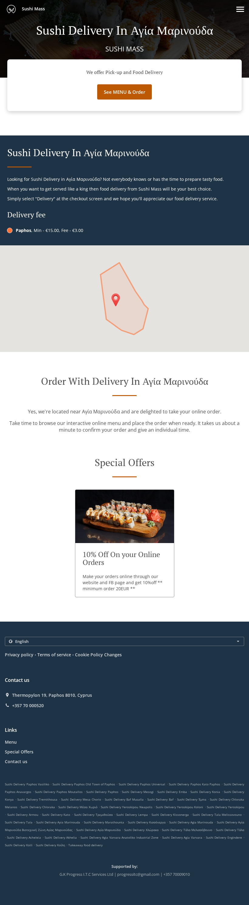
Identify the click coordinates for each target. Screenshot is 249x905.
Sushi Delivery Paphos (102, 792)
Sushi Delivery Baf (160, 799)
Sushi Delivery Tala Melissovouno (217, 814)
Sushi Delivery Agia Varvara (182, 837)
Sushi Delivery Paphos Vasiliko (27, 784)
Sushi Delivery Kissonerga (170, 814)
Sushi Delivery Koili (18, 845)
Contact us (16, 761)
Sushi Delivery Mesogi (138, 792)
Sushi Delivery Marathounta (104, 822)
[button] (240, 9)
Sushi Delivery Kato (56, 814)
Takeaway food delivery (85, 845)
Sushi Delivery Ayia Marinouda (58, 822)
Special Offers (19, 752)
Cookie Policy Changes (98, 655)
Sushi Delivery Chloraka (38, 807)
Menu (11, 742)
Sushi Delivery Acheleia (24, 837)
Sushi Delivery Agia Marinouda (191, 822)
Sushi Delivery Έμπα (191, 799)
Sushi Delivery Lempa (132, 814)
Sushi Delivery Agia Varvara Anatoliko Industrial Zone (119, 837)
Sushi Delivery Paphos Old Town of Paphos (84, 784)
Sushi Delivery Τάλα (230, 830)
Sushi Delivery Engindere (224, 837)
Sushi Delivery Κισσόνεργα (146, 822)
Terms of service (54, 655)
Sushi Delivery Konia (205, 792)
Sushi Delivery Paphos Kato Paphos (194, 784)
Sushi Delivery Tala (18, 822)
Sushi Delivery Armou (22, 814)
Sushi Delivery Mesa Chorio (81, 799)
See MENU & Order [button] (124, 92)
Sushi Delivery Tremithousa (37, 799)
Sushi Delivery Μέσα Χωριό (77, 807)
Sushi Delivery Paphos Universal (142, 784)
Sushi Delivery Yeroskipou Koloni (179, 807)
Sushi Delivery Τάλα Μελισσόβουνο (187, 830)
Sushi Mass (33, 9)
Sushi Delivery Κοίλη (50, 845)
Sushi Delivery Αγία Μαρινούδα (98, 830)
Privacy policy (19, 655)
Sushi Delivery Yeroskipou (225, 807)
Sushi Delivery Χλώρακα (141, 830)
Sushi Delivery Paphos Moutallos (59, 792)
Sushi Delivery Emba (172, 792)
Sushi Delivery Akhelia (61, 837)
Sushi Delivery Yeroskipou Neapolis (126, 807)
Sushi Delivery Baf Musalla (124, 799)
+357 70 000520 (28, 705)
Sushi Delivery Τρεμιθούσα (93, 814)
